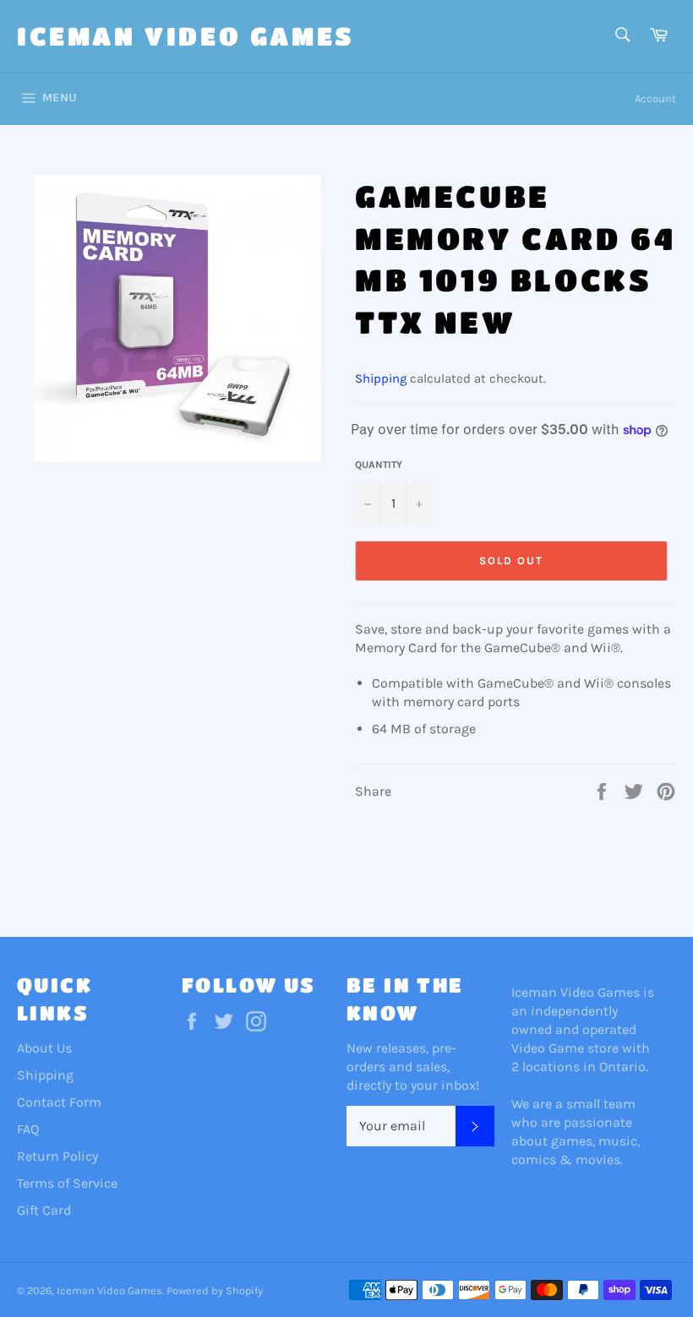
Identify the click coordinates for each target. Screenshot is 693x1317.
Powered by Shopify (214, 1290)
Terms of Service (67, 1183)
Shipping (381, 378)
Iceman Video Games (186, 35)
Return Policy (57, 1156)
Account (655, 98)
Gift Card (44, 1210)
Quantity (378, 465)
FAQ (28, 1129)
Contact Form (59, 1102)
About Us (44, 1048)
